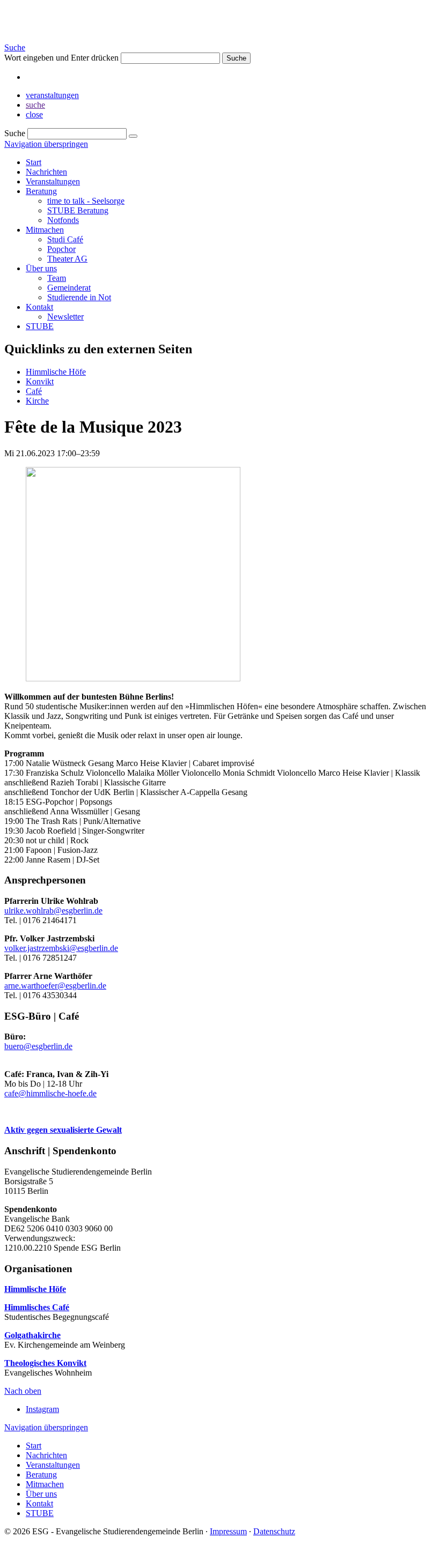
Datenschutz (274, 1531)
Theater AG (67, 258)
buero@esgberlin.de (38, 1046)
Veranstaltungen (53, 181)
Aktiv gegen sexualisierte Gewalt (63, 1129)
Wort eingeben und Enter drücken (61, 57)
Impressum (228, 1531)
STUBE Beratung (77, 210)
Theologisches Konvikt (45, 1363)
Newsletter (65, 316)
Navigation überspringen (46, 143)
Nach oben (22, 1390)
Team (56, 278)
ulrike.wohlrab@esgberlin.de (53, 910)
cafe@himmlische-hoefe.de (50, 1093)
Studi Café (65, 239)
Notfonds (63, 220)
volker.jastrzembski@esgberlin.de (61, 948)
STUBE (40, 326)
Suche (14, 47)
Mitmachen (45, 229)
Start (33, 162)
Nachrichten (46, 171)
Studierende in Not (79, 297)
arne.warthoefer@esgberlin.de (55, 985)
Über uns (41, 268)
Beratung (41, 191)
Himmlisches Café (36, 1307)
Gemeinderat (69, 287)
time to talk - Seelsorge (85, 200)
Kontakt (39, 306)
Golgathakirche (32, 1335)
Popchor (61, 249)
